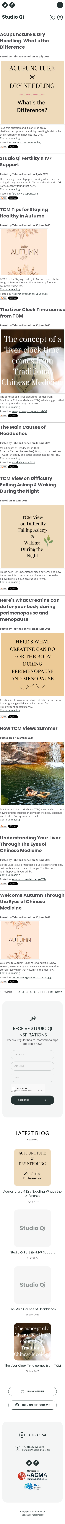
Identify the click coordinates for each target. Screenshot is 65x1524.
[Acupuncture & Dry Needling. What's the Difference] (32, 1167)
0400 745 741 (52, 17)
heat (27, 462)
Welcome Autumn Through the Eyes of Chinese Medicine (32, 901)
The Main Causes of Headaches (23, 430)
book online (60, 17)
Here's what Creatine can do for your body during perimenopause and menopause (30, 610)
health (15, 293)
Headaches (18, 462)
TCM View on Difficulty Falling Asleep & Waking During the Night (28, 484)
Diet (21, 293)
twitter (5, 5)
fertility (16, 193)
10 (51, 992)
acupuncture (19, 142)
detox (31, 879)
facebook (12, 5)
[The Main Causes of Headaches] (32, 1285)
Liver (22, 411)
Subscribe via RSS (3, 146)
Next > (58, 992)
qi (26, 411)
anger (38, 879)
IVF (21, 193)
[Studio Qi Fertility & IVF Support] (32, 1228)
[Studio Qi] (13, 16)
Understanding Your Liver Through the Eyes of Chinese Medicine (30, 844)
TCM (44, 411)
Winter (33, 977)
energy (16, 411)
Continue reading (10, 138)
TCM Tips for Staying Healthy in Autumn (24, 212)
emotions (17, 879)
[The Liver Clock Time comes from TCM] (32, 1341)
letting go (47, 977)
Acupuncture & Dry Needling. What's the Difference (24, 40)
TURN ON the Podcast (36, 1405)
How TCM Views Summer (29, 728)
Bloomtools (38, 1514)
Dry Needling (33, 142)
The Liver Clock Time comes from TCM (32, 312)
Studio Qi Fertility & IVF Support (26, 161)
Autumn (28, 293)
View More (32, 1140)
